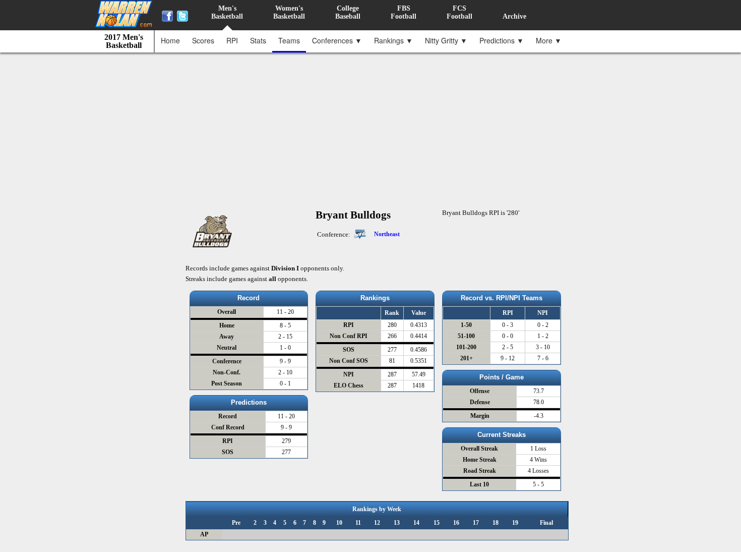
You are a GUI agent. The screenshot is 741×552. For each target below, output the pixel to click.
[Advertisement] (373, 125)
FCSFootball (459, 12)
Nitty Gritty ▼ (446, 40)
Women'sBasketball (289, 12)
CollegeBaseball (347, 12)
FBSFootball (403, 12)
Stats (258, 40)
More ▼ (549, 40)
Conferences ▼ (337, 40)
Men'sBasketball (227, 12)
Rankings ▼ (393, 40)
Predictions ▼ (501, 40)
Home (170, 40)
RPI (232, 40)
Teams (289, 40)
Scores (203, 40)
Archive (514, 16)
